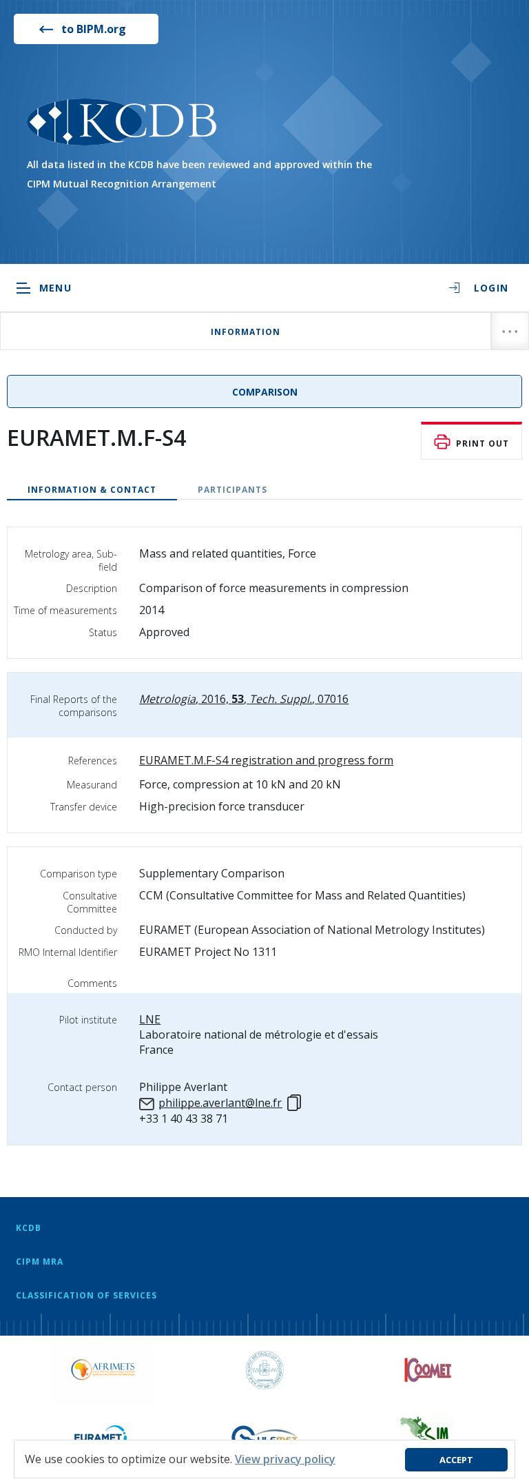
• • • (510, 331)
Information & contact (92, 490)
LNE (149, 1019)
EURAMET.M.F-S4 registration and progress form (266, 760)
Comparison (265, 391)
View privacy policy (285, 1459)
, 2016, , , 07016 (244, 698)
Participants (232, 490)
